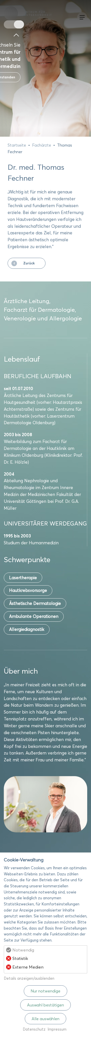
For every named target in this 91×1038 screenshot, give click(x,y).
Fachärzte (41, 145)
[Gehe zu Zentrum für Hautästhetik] (9, 24)
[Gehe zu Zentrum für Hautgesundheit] (19, 24)
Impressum (57, 1029)
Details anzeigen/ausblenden (29, 978)
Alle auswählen (45, 1018)
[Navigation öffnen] (81, 17)
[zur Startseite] (30, 13)
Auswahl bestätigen (45, 1004)
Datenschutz (34, 1029)
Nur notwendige (45, 990)
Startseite (17, 145)
